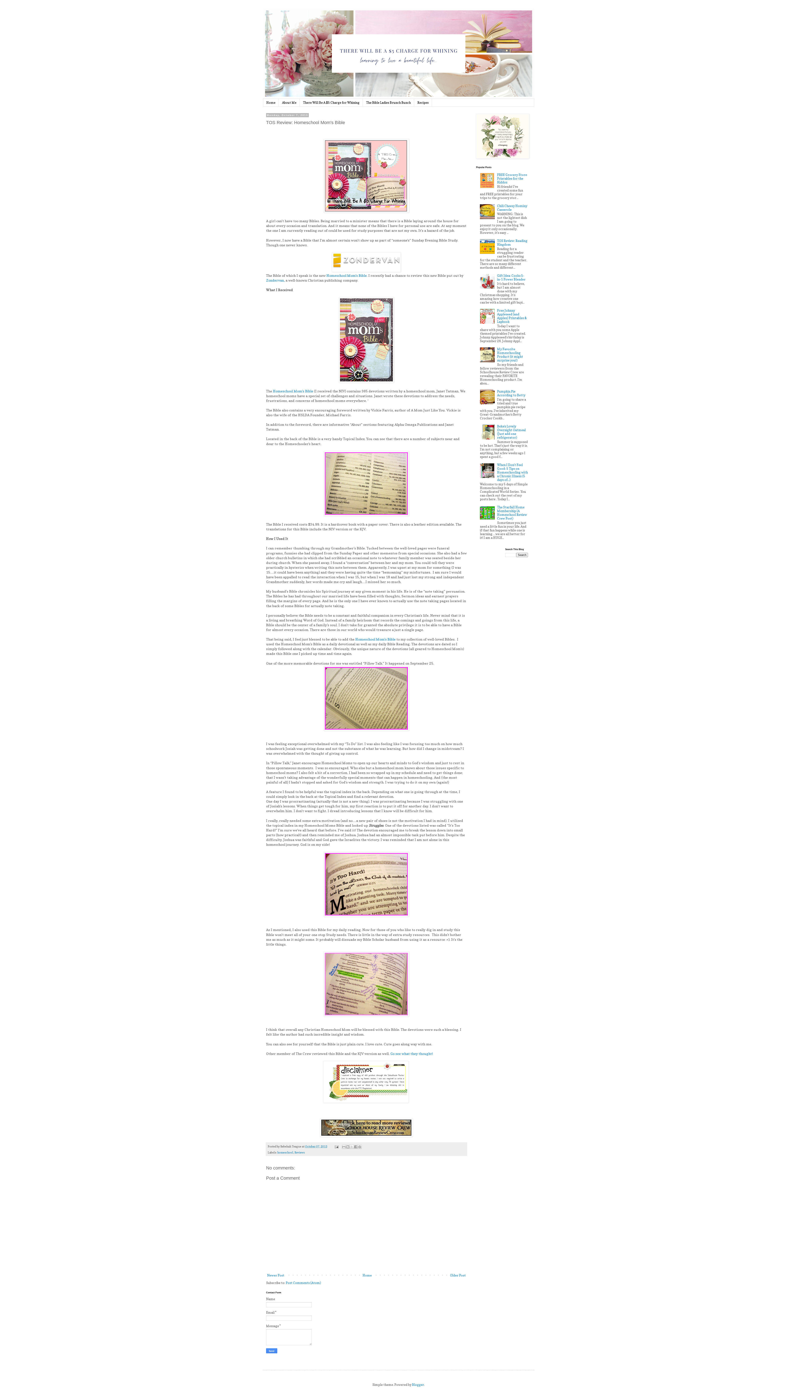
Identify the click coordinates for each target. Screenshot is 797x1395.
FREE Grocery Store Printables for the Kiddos (512, 178)
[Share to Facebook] (356, 1147)
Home (270, 103)
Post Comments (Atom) (303, 1283)
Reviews (300, 1152)
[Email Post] (336, 1146)
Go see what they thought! (411, 1054)
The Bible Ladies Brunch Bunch (388, 103)
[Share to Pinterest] (360, 1147)
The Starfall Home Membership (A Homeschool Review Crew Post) (512, 512)
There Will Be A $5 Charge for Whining (331, 103)
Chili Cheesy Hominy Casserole (512, 208)
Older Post (458, 1275)
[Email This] (344, 1147)
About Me (289, 103)
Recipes (423, 103)
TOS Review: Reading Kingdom (512, 243)
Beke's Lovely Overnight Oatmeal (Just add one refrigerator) (511, 431)
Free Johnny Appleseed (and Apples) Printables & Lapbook (512, 316)
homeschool (285, 1152)
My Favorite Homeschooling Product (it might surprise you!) (510, 354)
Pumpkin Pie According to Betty (511, 393)
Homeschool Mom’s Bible (346, 275)
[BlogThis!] (348, 1147)
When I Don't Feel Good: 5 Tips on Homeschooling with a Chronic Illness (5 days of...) (512, 472)
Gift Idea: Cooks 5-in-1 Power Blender (511, 277)
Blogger (418, 1385)
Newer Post (275, 1275)
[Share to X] (352, 1147)
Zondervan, (275, 280)
